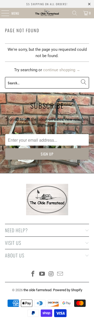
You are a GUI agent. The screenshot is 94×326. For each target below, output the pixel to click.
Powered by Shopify (67, 290)
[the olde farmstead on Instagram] (51, 274)
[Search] (75, 13)
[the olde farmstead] (47, 13)
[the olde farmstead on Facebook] (33, 274)
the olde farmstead (37, 290)
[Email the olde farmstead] (60, 274)
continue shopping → (61, 70)
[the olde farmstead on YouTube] (42, 274)
